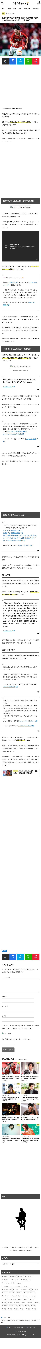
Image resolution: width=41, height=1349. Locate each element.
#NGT (5, 533)
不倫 (5, 1299)
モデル (25, 1296)
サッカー (26, 1286)
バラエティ (7, 1296)
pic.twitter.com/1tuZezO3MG (12, 540)
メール (5, 1006)
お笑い (21, 1276)
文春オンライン (7, 387)
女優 (32, 1299)
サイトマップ (31, 1327)
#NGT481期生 (15, 533)
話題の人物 (27, 8)
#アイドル (26, 535)
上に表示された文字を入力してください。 (16, 1039)
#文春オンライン (15, 538)
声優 (26, 1299)
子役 (5, 1302)
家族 (11, 1302)
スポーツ (16, 1289)
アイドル (6, 1279)
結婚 (9, 8)
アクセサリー (15, 1279)
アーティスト (7, 1283)
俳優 (20, 1299)
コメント (6, 977)
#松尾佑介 (12, 282)
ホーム (3, 8)
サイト (4, 1016)
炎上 (21, 1305)
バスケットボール (30, 1292)
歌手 (37, 1302)
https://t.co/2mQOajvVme (15, 431)
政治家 (17, 1302)
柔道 (24, 1302)
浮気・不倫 (14, 1305)
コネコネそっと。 (17, 1335)
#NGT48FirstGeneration (11, 535)
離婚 (20, 8)
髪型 (35, 1309)
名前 (4, 997)
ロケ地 (33, 1296)
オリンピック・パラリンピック (12, 1286)
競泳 (5, 1309)
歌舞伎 (5, 1305)
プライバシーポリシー (21, 1331)
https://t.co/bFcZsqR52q (11, 530)
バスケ (20, 1292)
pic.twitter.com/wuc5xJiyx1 (12, 434)
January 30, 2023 (23, 545)
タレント (35, 1289)
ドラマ (12, 1292)
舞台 (17, 1309)
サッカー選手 (7, 1289)
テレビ (5, 1292)
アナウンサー (26, 1279)
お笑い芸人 (30, 1276)
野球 (23, 1309)
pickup (5, 1276)
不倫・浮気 (13, 1299)
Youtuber (13, 1276)
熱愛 (14, 8)
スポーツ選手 (26, 1289)
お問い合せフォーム (19, 1327)
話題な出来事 (36, 8)
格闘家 (31, 1302)
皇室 (34, 1305)
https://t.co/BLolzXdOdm (26, 721)
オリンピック (17, 1283)
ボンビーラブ (16, 1296)
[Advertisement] (20, 86)
